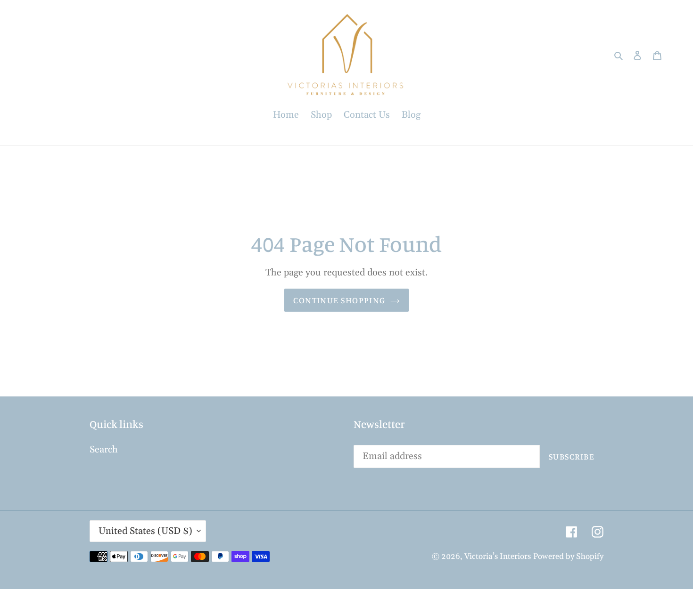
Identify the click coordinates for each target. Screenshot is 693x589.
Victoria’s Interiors (497, 556)
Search (104, 450)
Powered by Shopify (568, 556)
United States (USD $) (145, 531)
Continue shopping (339, 300)
